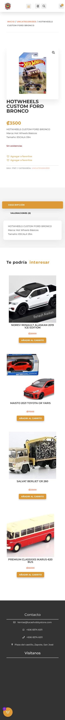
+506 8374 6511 (34, 629)
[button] (19, 156)
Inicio (11, 21)
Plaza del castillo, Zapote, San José (34, 644)
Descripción (16, 205)
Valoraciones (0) (20, 213)
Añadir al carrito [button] (32, 340)
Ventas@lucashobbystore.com (34, 622)
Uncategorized (26, 21)
